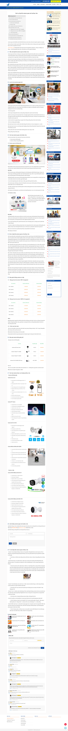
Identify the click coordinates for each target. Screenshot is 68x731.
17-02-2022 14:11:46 (15, 688)
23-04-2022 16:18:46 (13, 671)
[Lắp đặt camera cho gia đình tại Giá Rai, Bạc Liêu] (10, 631)
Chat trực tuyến (23, 527)
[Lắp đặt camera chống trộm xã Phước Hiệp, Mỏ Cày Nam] (53, 134)
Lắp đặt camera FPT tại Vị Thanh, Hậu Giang (55, 76)
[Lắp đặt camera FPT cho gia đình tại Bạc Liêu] (29, 626)
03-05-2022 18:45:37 (15, 662)
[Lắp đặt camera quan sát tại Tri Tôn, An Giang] (53, 87)
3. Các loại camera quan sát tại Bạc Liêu (14, 21)
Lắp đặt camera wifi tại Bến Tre (52, 139)
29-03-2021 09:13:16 (15, 699)
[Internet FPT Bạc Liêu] (27, 576)
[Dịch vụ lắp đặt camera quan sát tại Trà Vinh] (53, 239)
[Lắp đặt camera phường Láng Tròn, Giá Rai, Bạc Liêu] (10, 617)
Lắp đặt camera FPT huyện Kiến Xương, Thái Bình (55, 71)
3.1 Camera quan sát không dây (14, 22)
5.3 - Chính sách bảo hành (13, 32)
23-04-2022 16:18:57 (15, 677)
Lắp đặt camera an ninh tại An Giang (53, 94)
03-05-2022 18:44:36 (13, 655)
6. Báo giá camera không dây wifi (13, 34)
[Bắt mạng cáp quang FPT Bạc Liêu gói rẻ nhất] (53, 213)
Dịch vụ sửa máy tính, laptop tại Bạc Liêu (54, 203)
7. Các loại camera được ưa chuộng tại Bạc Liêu (15, 35)
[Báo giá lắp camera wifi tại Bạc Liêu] (29, 622)
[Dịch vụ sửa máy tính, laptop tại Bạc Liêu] (53, 200)
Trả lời (9, 655)
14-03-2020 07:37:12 (13, 704)
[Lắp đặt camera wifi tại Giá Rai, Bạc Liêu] (29, 617)
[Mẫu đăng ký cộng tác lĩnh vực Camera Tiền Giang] (53, 109)
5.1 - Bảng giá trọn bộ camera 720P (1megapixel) (16, 29)
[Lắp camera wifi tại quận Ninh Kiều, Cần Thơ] (53, 178)
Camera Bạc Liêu (11, 47)
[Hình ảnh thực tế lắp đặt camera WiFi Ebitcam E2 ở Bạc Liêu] (29, 631)
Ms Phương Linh (16, 695)
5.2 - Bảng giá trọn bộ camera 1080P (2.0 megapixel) (17, 30)
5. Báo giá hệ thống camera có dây (13, 27)
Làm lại (14, 543)
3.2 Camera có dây (12, 24)
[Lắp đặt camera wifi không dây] (26, 154)
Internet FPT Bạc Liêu (26, 579)
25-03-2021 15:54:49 (13, 693)
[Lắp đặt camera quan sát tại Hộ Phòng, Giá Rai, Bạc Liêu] (10, 626)
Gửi (10, 543)
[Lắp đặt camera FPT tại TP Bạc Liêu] (10, 622)
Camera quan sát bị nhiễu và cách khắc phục (53, 13)
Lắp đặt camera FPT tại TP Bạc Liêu (18, 620)
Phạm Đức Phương (16, 706)
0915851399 (46, 1)
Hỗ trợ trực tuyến (56, 1)
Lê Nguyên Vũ (16, 673)
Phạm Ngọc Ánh (16, 657)
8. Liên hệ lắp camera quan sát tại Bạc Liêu (14, 37)
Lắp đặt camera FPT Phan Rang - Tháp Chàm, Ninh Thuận (55, 67)
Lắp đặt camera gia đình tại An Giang (53, 93)
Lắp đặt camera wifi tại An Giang (53, 98)
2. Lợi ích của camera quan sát (13, 19)
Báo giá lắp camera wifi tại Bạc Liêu (37, 620)
